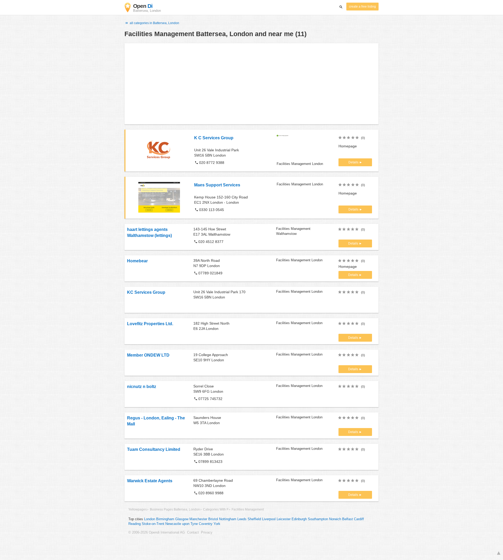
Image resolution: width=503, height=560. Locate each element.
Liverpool (269, 519)
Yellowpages (137, 509)
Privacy (206, 532)
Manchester (198, 519)
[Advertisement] (251, 83)
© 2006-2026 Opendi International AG (156, 532)
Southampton (318, 519)
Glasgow (181, 519)
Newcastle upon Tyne (181, 524)
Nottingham (227, 519)
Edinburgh (299, 519)
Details (353, 162)
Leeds (242, 519)
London (149, 519)
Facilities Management (248, 509)
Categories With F (215, 509)
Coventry (205, 524)
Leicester (284, 519)
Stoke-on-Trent (153, 524)
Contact (193, 532)
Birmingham (165, 519)
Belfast (347, 519)
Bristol (213, 519)
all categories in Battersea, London (154, 23)
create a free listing (362, 6)
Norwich (335, 519)
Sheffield (254, 519)
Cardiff (359, 519)
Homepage (347, 146)
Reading (134, 524)
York (217, 524)
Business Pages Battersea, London (175, 509)
